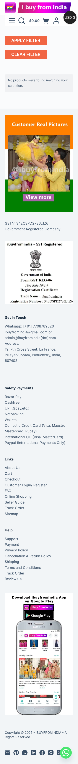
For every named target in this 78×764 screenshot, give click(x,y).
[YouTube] (33, 752)
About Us (12, 467)
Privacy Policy (16, 550)
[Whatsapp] (66, 753)
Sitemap (11, 514)
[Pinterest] (16, 752)
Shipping (12, 561)
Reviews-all (14, 579)
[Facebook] (42, 752)
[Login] (56, 20)
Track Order (14, 508)
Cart (8, 473)
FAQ (8, 491)
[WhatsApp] (25, 752)
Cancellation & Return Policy (28, 556)
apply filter (25, 40)
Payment (12, 544)
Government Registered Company (32, 229)
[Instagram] (51, 752)
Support (11, 539)
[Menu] (12, 20)
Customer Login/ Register (26, 485)
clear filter (26, 54)
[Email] (7, 752)
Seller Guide (14, 502)
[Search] (21, 20)
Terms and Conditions (23, 567)
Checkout (13, 479)
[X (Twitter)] (59, 752)
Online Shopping (18, 496)
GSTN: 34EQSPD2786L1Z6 (26, 223)
